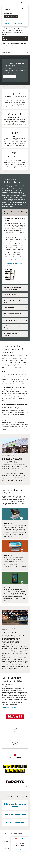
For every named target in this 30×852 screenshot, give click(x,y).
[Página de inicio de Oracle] (6, 3)
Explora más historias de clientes (10, 707)
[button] (2, 3)
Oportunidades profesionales (7, 838)
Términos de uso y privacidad (16, 833)
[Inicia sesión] (24, 3)
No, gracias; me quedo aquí (10, 19)
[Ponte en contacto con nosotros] (27, 3)
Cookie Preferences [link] (5, 836)
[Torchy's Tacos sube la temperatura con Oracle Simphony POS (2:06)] (15, 781)
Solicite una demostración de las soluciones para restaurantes (15, 44)
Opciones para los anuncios (16, 836)
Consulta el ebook (9, 77)
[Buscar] (19, 3)
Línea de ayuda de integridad (7, 843)
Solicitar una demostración (15, 814)
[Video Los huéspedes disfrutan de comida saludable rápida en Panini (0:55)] (15, 742)
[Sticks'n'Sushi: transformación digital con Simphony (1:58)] (15, 755)
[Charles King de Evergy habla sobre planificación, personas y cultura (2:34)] (15, 716)
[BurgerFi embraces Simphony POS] (15, 445)
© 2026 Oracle (4, 833)
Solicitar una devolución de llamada (15, 805)
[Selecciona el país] (21, 3)
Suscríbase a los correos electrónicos (9, 841)
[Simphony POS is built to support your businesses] (15, 617)
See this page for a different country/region (13, 23)
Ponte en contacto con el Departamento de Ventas (14, 38)
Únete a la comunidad (15, 822)
